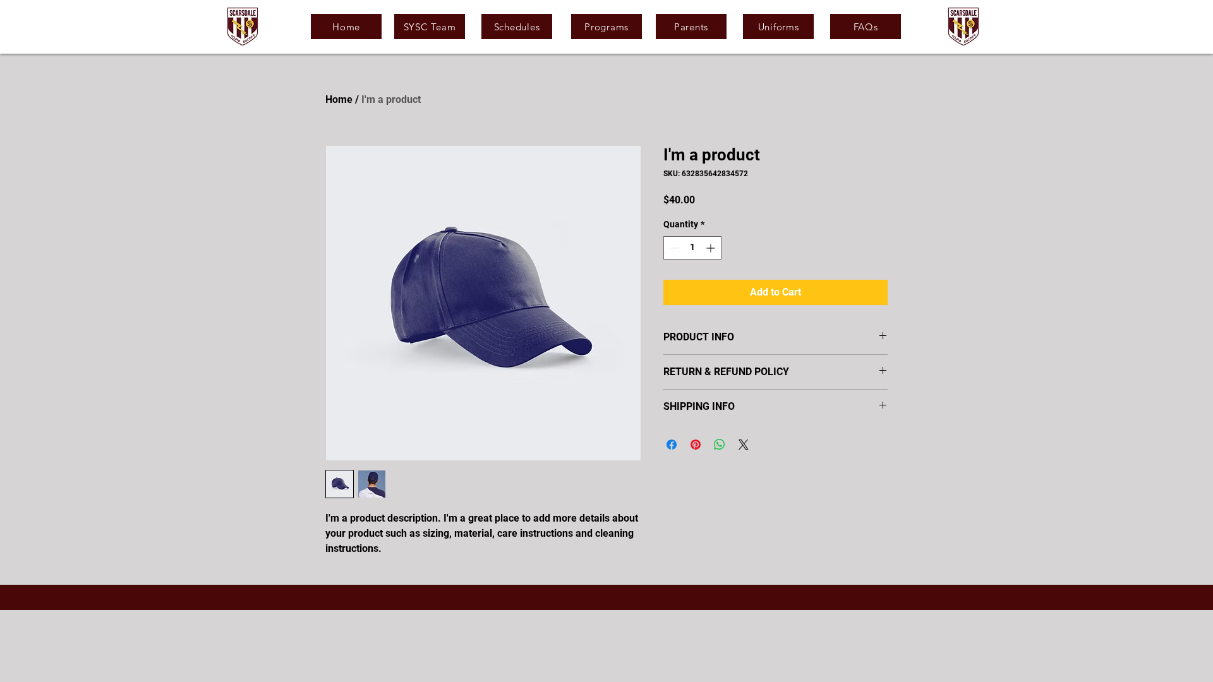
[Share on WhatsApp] (719, 444)
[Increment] (712, 248)
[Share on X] (743, 444)
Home (339, 99)
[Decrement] (673, 248)
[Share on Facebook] (671, 444)
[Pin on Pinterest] (695, 444)
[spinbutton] (692, 248)
